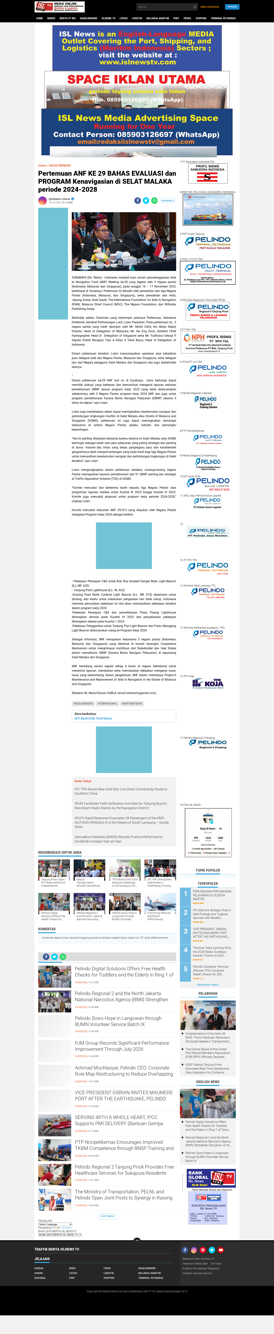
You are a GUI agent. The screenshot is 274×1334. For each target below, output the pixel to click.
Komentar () (167, 200)
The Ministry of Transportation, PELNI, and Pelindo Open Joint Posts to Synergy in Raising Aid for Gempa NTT (123, 1198)
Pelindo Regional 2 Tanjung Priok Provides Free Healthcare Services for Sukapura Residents (124, 1170)
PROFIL (187, 18)
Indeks (51, 18)
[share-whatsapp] (154, 200)
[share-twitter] (146, 200)
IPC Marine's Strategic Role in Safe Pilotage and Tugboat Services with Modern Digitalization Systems (212, 914)
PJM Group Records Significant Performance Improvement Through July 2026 (122, 1046)
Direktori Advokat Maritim (197, 1273)
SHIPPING (201, 18)
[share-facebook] (137, 200)
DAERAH (38, 1268)
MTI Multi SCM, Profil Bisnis (93, 718)
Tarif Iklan (216, 1263)
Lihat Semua (107, 1216)
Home (39, 18)
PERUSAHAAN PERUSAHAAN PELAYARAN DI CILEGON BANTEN (212, 895)
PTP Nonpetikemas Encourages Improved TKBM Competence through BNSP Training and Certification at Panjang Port (124, 1148)
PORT (176, 18)
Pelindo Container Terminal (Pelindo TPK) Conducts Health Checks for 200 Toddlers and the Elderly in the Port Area (212, 970)
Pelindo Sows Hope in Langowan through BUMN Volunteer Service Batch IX (118, 1021)
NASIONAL (40, 1277)
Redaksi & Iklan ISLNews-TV (199, 1258)
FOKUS (107, 1268)
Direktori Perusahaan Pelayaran (201, 1268)
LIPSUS (124, 18)
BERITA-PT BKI (68, 18)
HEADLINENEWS (88, 18)
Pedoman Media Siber (195, 1263)
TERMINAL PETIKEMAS (223, 18)
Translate (66, 1227)
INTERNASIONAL (107, 703)
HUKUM (38, 1273)
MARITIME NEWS (132, 703)
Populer (232, 7)
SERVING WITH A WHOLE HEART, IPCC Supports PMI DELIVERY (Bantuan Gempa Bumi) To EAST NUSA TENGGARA (119, 1124)
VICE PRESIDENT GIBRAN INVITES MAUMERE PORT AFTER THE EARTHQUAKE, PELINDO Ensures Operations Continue (124, 1099)
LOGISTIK (137, 18)
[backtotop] (137, 1241)
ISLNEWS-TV (108, 18)
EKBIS (72, 1268)
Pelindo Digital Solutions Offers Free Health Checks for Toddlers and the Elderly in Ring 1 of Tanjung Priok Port (124, 975)
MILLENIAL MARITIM (158, 18)
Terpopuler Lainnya (208, 985)
